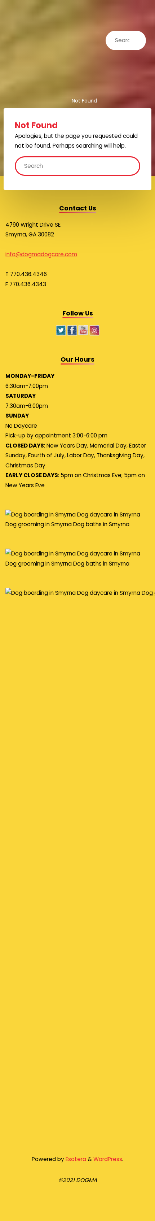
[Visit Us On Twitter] (60, 329)
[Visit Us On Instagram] (94, 329)
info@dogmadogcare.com (41, 254)
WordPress (107, 1159)
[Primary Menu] (145, 17)
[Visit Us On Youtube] (83, 329)
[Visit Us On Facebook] (72, 329)
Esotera (75, 1159)
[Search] (133, 40)
